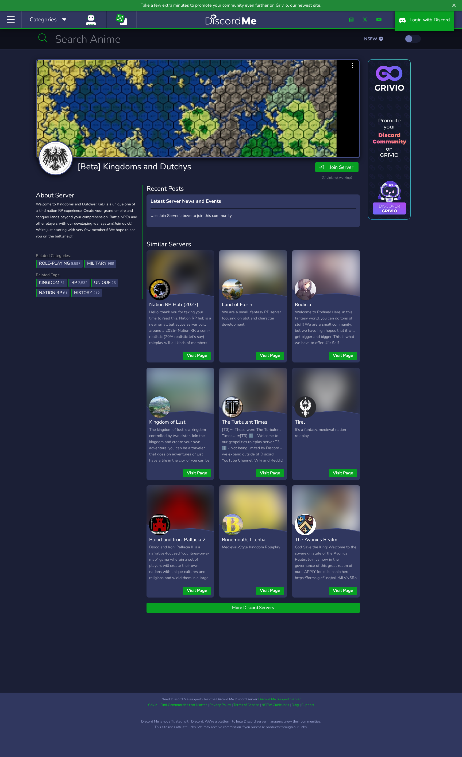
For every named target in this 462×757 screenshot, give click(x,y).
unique (105, 283)
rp (79, 283)
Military (100, 263)
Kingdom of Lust (167, 422)
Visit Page (197, 355)
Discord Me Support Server (279, 699)
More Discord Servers (253, 608)
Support (307, 705)
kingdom (52, 283)
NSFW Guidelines (275, 705)
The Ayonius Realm (316, 539)
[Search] (43, 38)
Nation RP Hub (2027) (173, 304)
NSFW (371, 39)
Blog (295, 705)
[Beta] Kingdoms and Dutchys (134, 166)
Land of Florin (237, 304)
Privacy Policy (220, 705)
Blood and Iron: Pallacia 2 (177, 539)
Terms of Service (246, 705)
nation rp (53, 293)
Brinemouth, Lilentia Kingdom (243, 543)
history (87, 293)
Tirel (300, 422)
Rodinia (303, 304)
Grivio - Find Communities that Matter (177, 705)
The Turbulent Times (244, 422)
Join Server (341, 167)
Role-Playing (59, 263)
